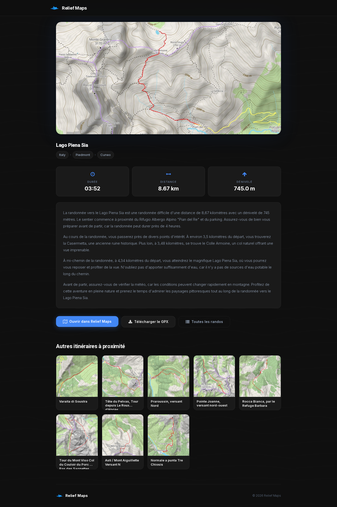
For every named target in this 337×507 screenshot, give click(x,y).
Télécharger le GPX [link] (151, 322)
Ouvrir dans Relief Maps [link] (90, 321)
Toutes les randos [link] (207, 322)
